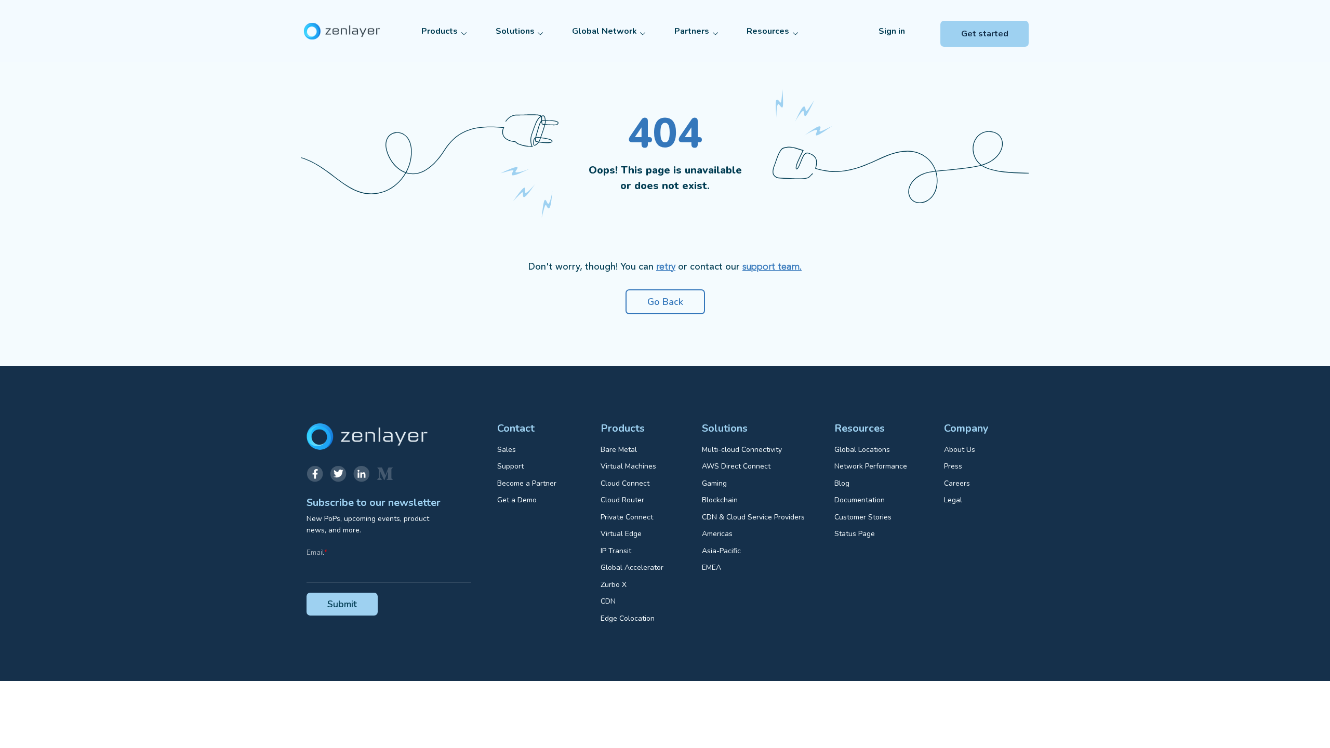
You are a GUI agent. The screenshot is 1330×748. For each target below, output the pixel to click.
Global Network (604, 31)
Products (439, 31)
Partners (691, 31)
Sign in (892, 31)
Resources (768, 31)
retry (665, 267)
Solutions (515, 31)
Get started (984, 33)
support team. (772, 267)
